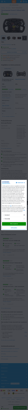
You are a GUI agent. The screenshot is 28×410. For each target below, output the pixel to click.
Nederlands (20, 182)
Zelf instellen (14, 227)
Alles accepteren (14, 223)
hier (11, 205)
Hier (24, 210)
